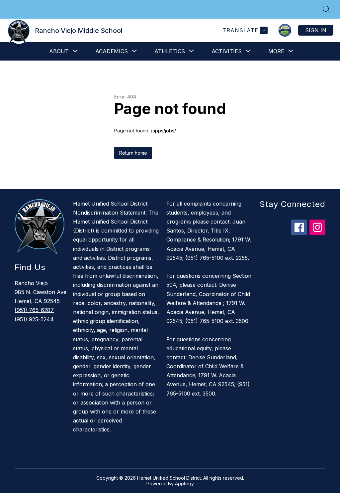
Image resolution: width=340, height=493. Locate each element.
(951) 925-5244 (34, 319)
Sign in (315, 30)
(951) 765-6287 (34, 310)
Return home (133, 153)
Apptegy (184, 483)
